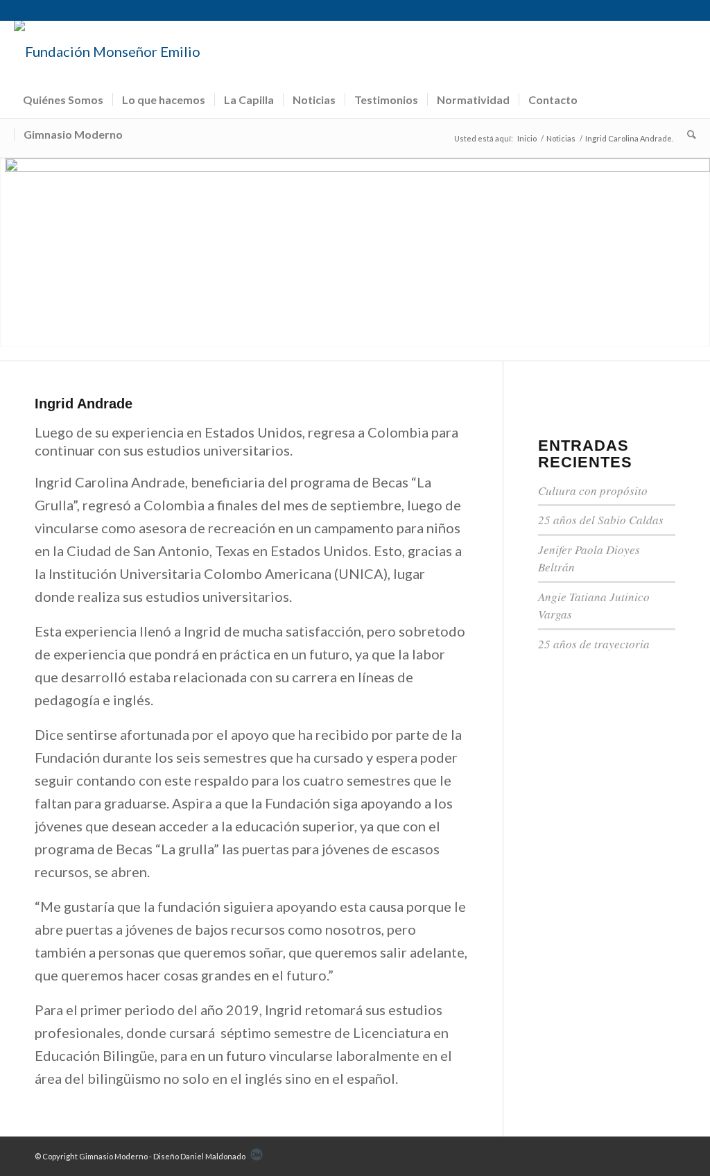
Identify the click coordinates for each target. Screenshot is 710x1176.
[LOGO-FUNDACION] (107, 51)
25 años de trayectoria (594, 644)
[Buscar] (687, 134)
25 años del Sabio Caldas (601, 520)
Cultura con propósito (593, 491)
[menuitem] (63, 100)
